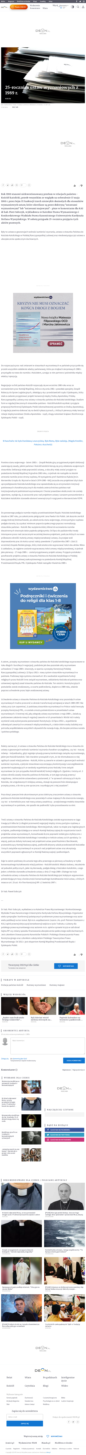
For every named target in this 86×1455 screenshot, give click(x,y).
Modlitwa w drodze (23, 1)
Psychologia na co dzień (51, 1401)
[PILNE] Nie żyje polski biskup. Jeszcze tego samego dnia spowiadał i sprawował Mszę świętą (64, 1214)
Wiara (45, 8)
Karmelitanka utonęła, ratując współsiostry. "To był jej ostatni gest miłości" (64, 1251)
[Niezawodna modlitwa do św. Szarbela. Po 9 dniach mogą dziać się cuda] (31, 1120)
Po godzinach (50, 1377)
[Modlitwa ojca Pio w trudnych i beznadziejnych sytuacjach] (31, 1137)
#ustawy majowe (56, 985)
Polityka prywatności (28, 1449)
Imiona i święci (29, 1404)
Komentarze (35, 8)
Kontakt (38, 1449)
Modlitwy (46, 1404)
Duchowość (29, 1398)
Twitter (80, 1)
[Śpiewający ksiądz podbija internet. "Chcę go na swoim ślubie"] (21, 1270)
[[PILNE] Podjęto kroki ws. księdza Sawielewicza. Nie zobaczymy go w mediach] (21, 1308)
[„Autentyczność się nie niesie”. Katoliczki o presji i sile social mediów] (31, 1154)
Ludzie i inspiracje (67, 1401)
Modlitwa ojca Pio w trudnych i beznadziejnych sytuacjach (9, 1135)
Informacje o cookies (65, 1449)
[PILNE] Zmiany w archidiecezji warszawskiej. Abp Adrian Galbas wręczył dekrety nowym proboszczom (64, 1289)
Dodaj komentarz (74, 1060)
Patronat (76, 1449)
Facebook (76, 1)
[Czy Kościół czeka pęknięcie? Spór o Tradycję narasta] (64, 1308)
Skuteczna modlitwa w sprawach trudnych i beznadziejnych (10, 1083)
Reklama (54, 1449)
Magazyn (11, 1)
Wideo (64, 1385)
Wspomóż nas (68, 966)
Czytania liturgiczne (50, 1398)
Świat (9, 1377)
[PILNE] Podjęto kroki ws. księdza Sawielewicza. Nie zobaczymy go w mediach (21, 1325)
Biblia (3, 1)
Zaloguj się (5, 1058)
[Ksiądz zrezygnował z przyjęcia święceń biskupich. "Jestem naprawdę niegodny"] (21, 1233)
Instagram (84, 1)
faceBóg (43, 1)
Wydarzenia (35, 5)
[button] (72, 7)
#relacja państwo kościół (12, 985)
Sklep (50, 1)
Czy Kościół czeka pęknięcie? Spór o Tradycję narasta (62, 1325)
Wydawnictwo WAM (28, 1443)
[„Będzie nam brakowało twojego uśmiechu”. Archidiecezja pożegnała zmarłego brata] (14, 1006)
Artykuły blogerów (12, 1401)
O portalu (8, 1449)
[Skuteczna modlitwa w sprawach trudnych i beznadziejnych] (31, 1086)
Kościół (8, 99)
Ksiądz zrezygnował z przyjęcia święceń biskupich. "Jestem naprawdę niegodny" (17, 1251)
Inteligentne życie (68, 1379)
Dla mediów (46, 1449)
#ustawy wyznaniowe (36, 985)
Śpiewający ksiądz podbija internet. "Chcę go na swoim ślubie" (20, 1288)
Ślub (8, 1404)
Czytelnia (30, 1385)
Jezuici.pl (10, 1443)
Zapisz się (25, 1423)
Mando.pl (45, 1443)
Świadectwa (29, 1401)
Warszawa (63, 5)
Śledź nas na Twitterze (60, 1135)
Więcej (55, 5)
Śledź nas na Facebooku (60, 1130)
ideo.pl (48, 1452)
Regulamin (16, 1449)
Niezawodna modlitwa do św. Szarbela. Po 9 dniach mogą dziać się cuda (10, 1118)
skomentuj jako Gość (20, 1058)
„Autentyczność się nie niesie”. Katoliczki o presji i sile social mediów (10, 1152)
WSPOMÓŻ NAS (56, 1436)
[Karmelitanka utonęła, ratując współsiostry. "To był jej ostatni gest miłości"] (64, 1233)
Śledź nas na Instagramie (60, 1140)
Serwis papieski (11, 1398)
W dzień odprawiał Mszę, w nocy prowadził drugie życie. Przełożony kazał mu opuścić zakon (9, 1103)
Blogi (35, 1)
